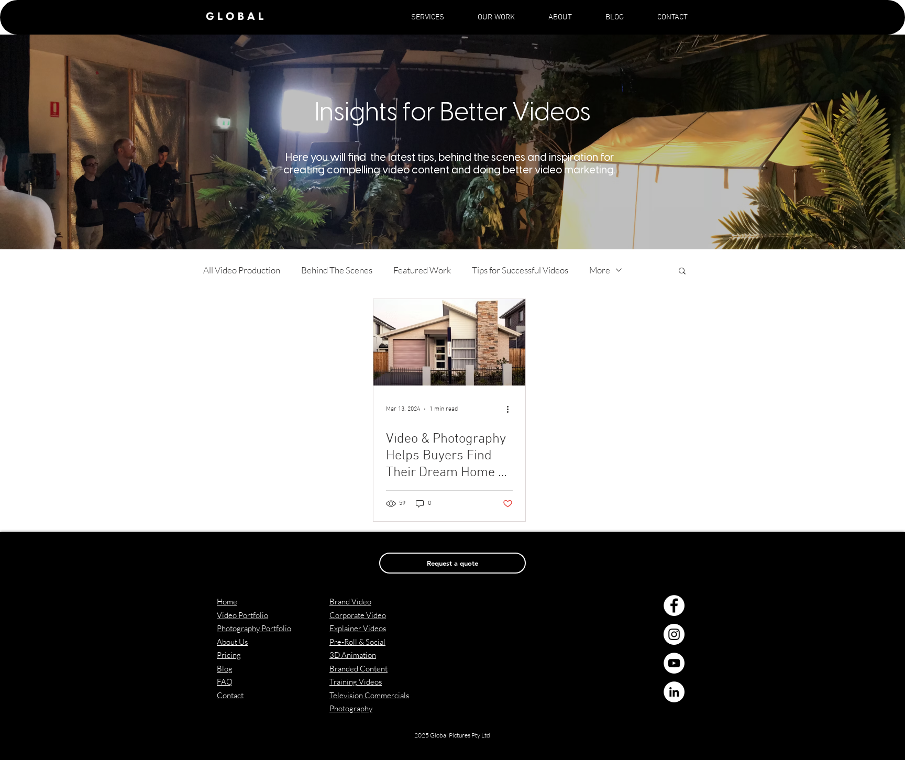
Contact (230, 695)
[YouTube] (674, 663)
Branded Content (358, 669)
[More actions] (511, 409)
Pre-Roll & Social (357, 642)
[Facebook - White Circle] (674, 605)
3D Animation (352, 655)
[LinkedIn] (674, 691)
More (599, 270)
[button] (427, 17)
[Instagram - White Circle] (674, 634)
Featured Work (422, 270)
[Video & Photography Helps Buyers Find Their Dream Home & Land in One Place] (449, 342)
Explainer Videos (357, 628)
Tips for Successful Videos (520, 270)
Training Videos (355, 682)
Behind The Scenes (336, 270)
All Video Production (241, 270)
